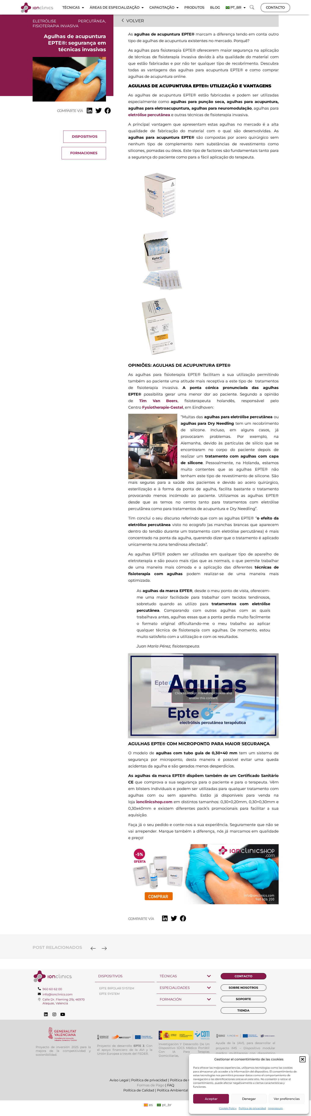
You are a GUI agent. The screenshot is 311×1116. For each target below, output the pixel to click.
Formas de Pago (150, 1085)
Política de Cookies (186, 1080)
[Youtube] (63, 1014)
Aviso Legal (119, 1080)
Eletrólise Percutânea (69, 21)
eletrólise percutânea (149, 115)
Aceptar (211, 1099)
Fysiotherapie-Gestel (162, 407)
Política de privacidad (252, 1108)
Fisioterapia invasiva (55, 26)
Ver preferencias (287, 1099)
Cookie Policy (228, 1108)
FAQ (170, 1085)
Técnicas (71, 7)
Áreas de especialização (114, 7)
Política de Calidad (138, 1090)
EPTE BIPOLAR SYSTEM (116, 988)
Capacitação (161, 7)
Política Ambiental (172, 1090)
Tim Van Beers (158, 401)
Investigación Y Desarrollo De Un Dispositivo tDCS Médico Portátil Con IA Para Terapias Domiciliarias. (184, 1050)
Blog (215, 7)
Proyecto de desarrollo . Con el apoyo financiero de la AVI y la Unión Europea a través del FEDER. (124, 1049)
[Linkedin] (46, 1014)
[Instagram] (54, 1014)
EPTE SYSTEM (109, 994)
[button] (302, 1059)
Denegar (249, 1099)
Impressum (275, 1108)
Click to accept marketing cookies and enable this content (203, 695)
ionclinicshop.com (154, 802)
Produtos (194, 7)
